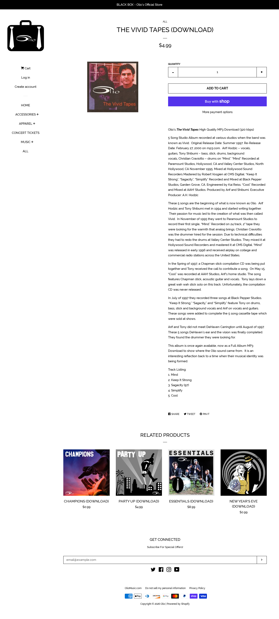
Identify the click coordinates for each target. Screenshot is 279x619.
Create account (25, 87)
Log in (25, 77)
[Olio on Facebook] (161, 570)
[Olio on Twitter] (153, 570)
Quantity (174, 64)
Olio (163, 603)
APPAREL (25, 124)
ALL (25, 151)
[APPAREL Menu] (34, 124)
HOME (25, 105)
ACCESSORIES (25, 114)
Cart (27, 68)
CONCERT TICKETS (25, 133)
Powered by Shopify (178, 603)
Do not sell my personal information (165, 588)
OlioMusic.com (133, 588)
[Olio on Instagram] (168, 570)
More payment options (217, 112)
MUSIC (25, 142)
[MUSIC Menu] (32, 142)
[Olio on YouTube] (176, 570)
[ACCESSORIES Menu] (38, 114)
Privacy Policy (197, 588)
